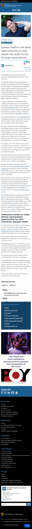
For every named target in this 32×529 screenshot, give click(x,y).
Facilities (3, 476)
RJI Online (9, 65)
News (3, 42)
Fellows (3, 423)
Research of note (5, 465)
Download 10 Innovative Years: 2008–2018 (12, 482)
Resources (4, 429)
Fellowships (9, 42)
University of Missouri (10, 6)
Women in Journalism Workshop (13, 321)
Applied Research (6, 449)
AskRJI (27, 526)
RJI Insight (7, 323)
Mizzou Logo (2, 5)
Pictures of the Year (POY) (11, 316)
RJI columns (7, 313)
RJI (13, 5)
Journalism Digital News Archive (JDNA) (11, 440)
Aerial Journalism (5, 438)
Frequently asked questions (8, 427)
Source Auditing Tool (6, 467)
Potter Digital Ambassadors (8, 442)
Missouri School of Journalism (9, 1)
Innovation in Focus (6, 451)
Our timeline (4, 478)
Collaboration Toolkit (6, 453)
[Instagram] (24, 64)
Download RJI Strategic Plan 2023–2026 (11, 480)
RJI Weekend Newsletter (7, 416)
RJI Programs (5, 435)
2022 (4, 298)
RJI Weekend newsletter (10, 326)
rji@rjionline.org (6, 499)
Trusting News (5, 444)
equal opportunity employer (11, 525)
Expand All (5, 285)
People (3, 474)
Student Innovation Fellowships (9, 431)
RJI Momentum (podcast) (11, 310)
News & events (5, 401)
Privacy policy (27, 521)
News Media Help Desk (7, 459)
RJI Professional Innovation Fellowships (11, 425)
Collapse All (12, 285)
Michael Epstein (25, 117)
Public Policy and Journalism (8, 463)
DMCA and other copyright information (15, 521)
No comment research (7, 461)
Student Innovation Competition (13, 318)
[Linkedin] (27, 62)
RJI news (6, 308)
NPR (17, 231)
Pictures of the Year (6, 410)
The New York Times (7, 231)
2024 (4, 290)
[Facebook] (24, 62)
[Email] (29, 62)
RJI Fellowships (5, 420)
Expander (10, 108)
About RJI (4, 472)
